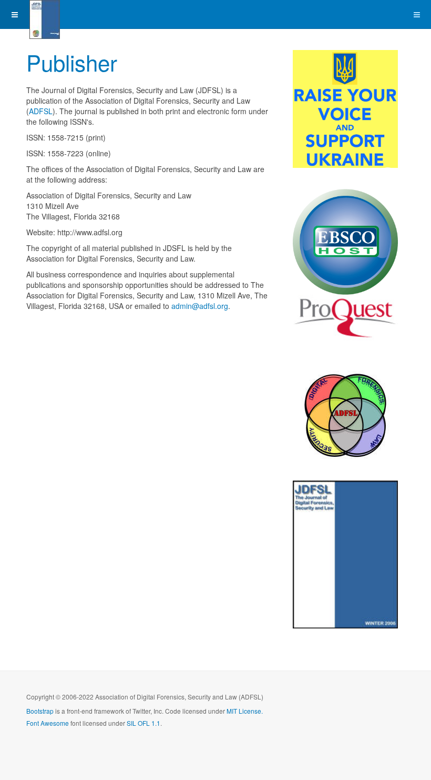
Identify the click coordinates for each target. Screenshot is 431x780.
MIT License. (245, 710)
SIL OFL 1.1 (143, 722)
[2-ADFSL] (345, 409)
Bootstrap (40, 710)
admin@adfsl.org (199, 306)
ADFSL (41, 111)
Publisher (71, 62)
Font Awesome (47, 722)
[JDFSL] (44, 14)
